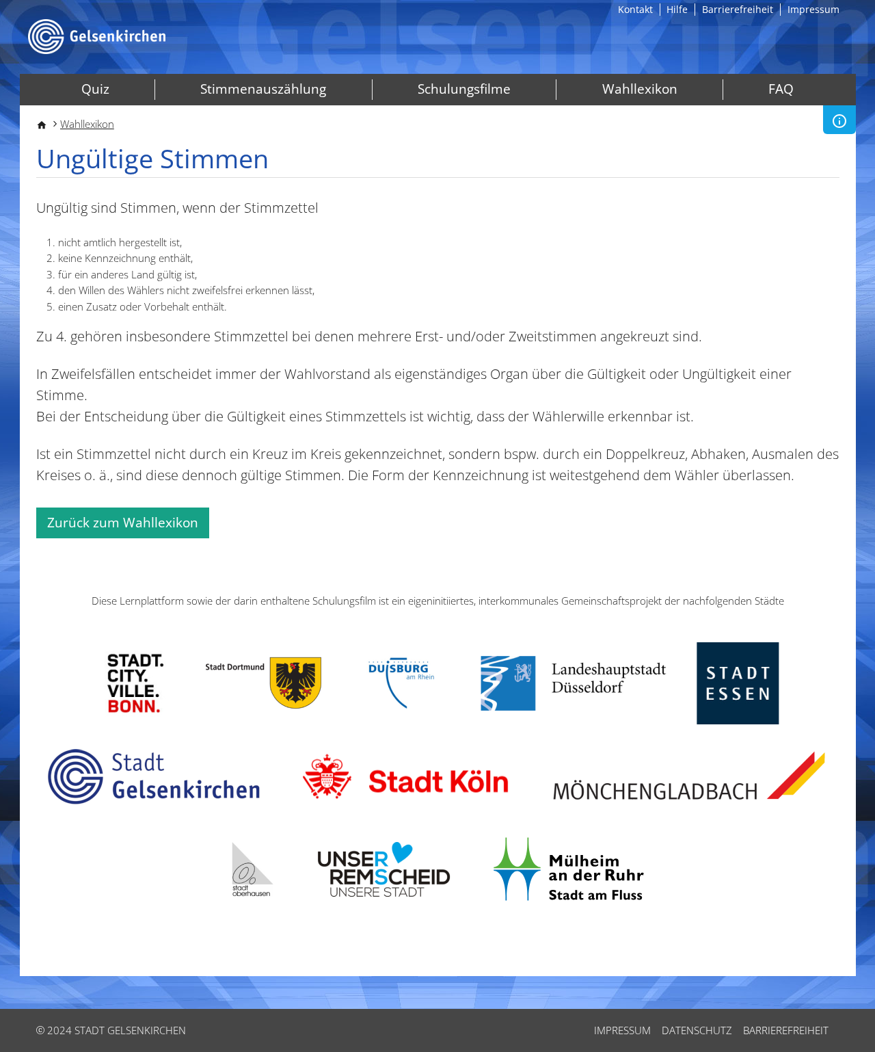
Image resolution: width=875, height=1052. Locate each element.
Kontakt (635, 9)
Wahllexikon (639, 89)
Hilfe (677, 9)
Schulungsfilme (464, 89)
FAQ (781, 89)
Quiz (95, 89)
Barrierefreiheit (737, 9)
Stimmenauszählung (263, 89)
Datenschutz (697, 1030)
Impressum (813, 9)
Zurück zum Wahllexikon (122, 522)
